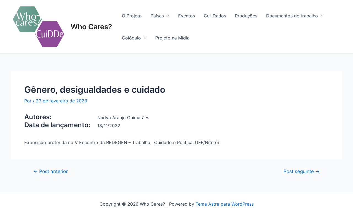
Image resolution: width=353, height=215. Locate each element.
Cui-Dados (215, 15)
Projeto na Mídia (172, 38)
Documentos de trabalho (292, 15)
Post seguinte (302, 171)
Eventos (186, 15)
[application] (166, 16)
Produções (246, 15)
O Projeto (132, 15)
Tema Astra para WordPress (225, 204)
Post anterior (50, 171)
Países (157, 15)
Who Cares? (91, 26)
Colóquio (131, 38)
